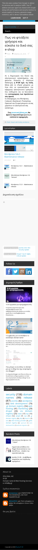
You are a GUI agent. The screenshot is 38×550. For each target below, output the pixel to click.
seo (7, 421)
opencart (23, 423)
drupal (13, 122)
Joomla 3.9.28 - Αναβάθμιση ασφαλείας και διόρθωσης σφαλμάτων (21, 459)
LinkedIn (28, 271)
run (25, 416)
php (20, 418)
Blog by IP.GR (19, 547)
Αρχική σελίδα (10, 27)
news (20, 414)
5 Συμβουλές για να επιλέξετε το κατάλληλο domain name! (17, 337)
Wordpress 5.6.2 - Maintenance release (14, 155)
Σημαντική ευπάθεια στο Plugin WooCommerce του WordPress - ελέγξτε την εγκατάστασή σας (21, 450)
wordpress (26, 122)
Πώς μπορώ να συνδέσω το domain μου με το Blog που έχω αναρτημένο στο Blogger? (18, 369)
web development (19, 403)
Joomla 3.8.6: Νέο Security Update (24, 249)
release (28, 397)
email (18, 416)
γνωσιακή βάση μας (19, 112)
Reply (9, 54)
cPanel (8, 122)
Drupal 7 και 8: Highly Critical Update (23, 255)
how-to (27, 418)
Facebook (9, 271)
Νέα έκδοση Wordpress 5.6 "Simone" (20, 176)
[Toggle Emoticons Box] (4, 202)
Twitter (15, 271)
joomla (14, 400)
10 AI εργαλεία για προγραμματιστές (19, 304)
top (27, 414)
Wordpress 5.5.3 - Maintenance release (22, 185)
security (10, 394)
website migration (22, 425)
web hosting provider (18, 421)
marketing (23, 408)
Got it (25, 18)
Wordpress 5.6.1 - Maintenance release (22, 167)
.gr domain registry (15, 406)
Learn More (16, 18)
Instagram (22, 271)
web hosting (18, 122)
